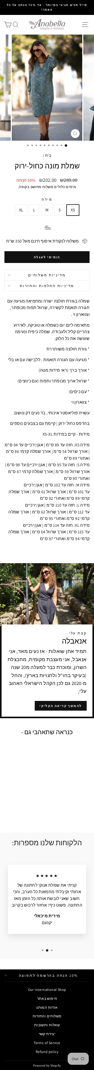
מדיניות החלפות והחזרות (47, 285)
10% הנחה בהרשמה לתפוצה (48, 975)
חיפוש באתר (47, 998)
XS (73, 210)
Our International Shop (47, 989)
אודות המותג (46, 1007)
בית (48, 155)
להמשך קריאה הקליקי (60, 706)
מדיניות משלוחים (47, 275)
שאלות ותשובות (47, 1025)
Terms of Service (47, 1042)
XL (21, 210)
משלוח (47, 186)
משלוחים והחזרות (47, 1016)
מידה (47, 199)
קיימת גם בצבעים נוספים (33, 423)
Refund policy (47, 1051)
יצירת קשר (47, 1033)
